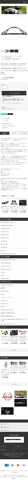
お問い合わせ (3, 449)
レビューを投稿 (5, 120)
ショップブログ (11, 456)
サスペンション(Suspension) (17, 56)
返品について (4, 107)
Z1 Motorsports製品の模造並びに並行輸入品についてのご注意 (14, 320)
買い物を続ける (5, 127)
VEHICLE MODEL (8, 59)
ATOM (18, 456)
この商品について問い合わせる (8, 125)
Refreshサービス (5, 303)
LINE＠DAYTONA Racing (7, 284)
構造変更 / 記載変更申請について (8, 316)
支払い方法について (8, 453)
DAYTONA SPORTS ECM (7, 309)
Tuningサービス (5, 300)
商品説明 (5, 133)
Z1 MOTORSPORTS (8, 57)
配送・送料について (16, 453)
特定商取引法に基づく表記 (6, 108)
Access (2, 294)
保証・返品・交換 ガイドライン (8, 324)
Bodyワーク (3, 306)
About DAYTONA (5, 291)
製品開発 (3, 288)
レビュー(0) (23, 133)
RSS (16, 456)
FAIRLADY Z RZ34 (8, 56)
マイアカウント (3, 446)
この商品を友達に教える (7, 123)
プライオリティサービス (6, 297)
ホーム (2, 56)
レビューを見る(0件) (6, 118)
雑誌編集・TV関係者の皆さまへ (8, 313)
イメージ (14, 133)
